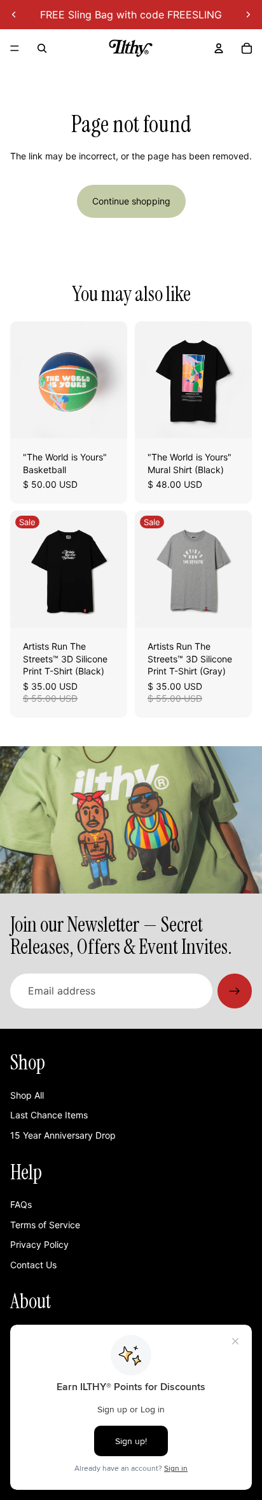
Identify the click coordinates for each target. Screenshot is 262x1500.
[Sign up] (234, 991)
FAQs (21, 1204)
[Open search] (42, 48)
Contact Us (33, 1264)
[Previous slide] (14, 15)
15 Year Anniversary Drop (63, 1135)
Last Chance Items (49, 1114)
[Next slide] (248, 15)
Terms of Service (45, 1224)
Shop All (27, 1095)
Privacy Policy (39, 1244)
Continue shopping (131, 201)
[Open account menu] (219, 48)
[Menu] (14, 48)
